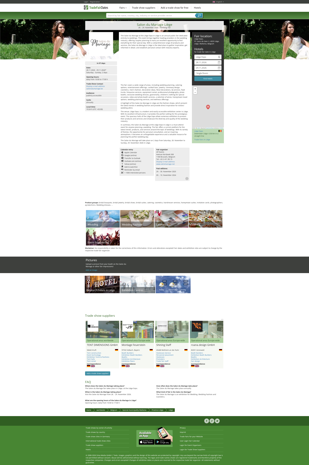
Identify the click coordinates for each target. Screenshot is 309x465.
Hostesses (160, 357)
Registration (95, 2)
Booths (124, 357)
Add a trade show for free (174, 7)
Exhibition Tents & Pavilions (98, 357)
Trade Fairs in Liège (202, 139)
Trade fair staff (162, 361)
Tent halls (91, 359)
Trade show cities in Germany (98, 436)
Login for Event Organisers (190, 445)
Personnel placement (164, 355)
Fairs (122, 7)
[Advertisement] (154, 67)
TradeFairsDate (96, 7)
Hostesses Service (163, 353)
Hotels (197, 7)
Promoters (160, 359)
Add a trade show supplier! (98, 373)
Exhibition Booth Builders (132, 355)
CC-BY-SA (221, 128)
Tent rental (91, 361)
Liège (171, 410)
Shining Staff (163, 345)
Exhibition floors (128, 361)
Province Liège (157, 410)
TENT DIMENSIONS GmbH (102, 345)
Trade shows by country (95, 432)
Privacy (183, 428)
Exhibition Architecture (131, 359)
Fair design (195, 361)
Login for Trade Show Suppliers (192, 449)
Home (88, 410)
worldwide (101, 410)
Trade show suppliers (143, 7)
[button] (208, 107)
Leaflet (198, 128)
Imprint (183, 432)
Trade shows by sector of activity (99, 428)
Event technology (94, 355)
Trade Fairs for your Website (191, 436)
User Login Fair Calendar (190, 441)
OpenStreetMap (209, 128)
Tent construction (94, 353)
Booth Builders (128, 353)
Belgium (113, 410)
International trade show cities (98, 441)
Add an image (91, 270)
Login (86, 2)
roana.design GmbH (203, 345)
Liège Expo (198, 131)
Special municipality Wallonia (134, 410)
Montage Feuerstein (133, 345)
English (219, 2)
